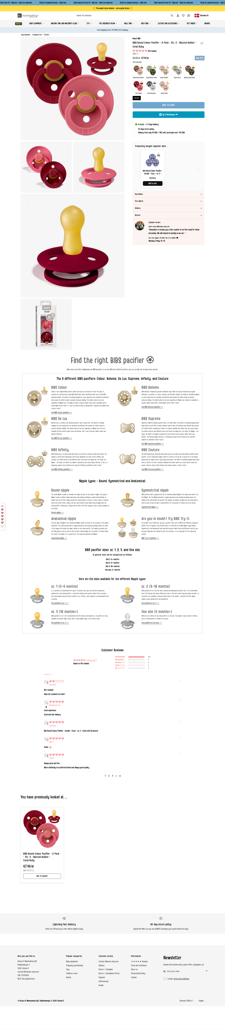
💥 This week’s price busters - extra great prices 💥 (113, 8)
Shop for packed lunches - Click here (52, 3)
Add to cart (152, 183)
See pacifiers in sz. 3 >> (60, 623)
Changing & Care (37, 35)
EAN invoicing (103, 981)
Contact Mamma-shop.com (108, 961)
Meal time (128, 23)
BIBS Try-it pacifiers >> (150, 538)
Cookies (134, 977)
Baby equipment (35, 23)
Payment (102, 977)
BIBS (139, 38)
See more (136, 98)
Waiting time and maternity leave (64, 23)
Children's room (71, 973)
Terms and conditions (139, 965)
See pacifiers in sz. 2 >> (150, 603)
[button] (188, 15)
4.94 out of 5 (91, 660)
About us (134, 969)
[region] (168, 169)
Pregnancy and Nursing (74, 965)
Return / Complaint (106, 969)
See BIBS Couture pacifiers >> (153, 469)
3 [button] (112, 776)
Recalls (101, 985)
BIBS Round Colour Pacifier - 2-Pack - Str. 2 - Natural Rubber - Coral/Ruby (41, 857)
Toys (67, 969)
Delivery (101, 965)
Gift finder (191, 23)
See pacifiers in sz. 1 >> (60, 603)
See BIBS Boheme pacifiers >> (152, 407)
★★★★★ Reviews (139, 961)
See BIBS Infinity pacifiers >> (62, 469)
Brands (207, 23)
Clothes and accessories (167, 23)
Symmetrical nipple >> (150, 507)
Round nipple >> (57, 512)
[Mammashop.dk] (28, 15)
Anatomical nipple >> (59, 538)
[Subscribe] (204, 970)
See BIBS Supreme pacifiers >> (153, 444)
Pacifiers (46, 35)
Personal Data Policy (138, 973)
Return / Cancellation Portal (109, 973)
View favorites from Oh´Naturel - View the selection (93, 3)
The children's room (107, 23)
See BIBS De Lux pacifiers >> (61, 438)
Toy (88, 23)
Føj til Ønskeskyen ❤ (170, 114)
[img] (56, 681)
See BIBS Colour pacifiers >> (61, 412)
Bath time (144, 23)
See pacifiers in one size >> (152, 623)
